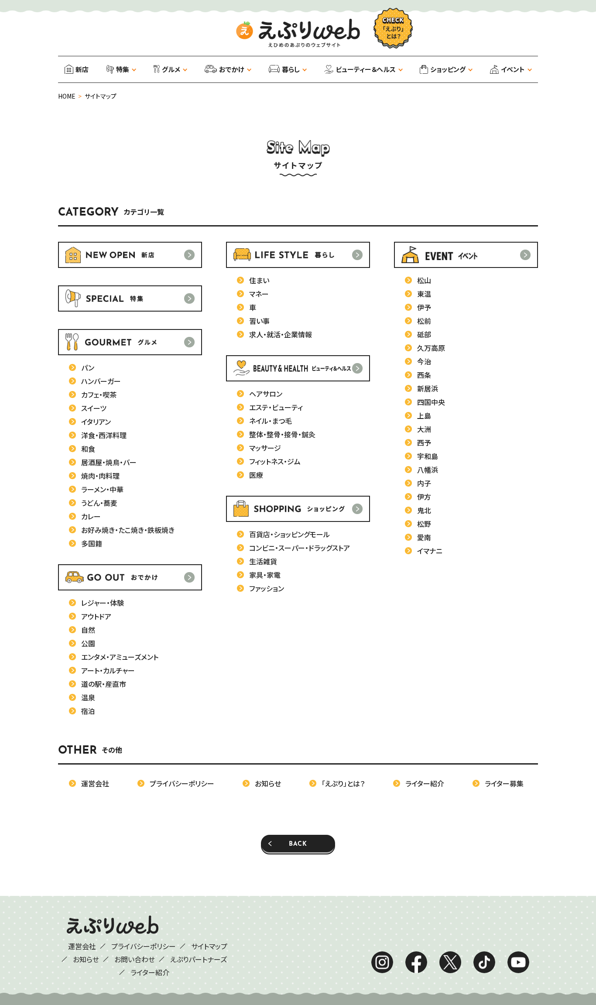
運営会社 (82, 946)
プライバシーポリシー (143, 946)
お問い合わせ (134, 959)
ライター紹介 (149, 972)
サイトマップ (209, 946)
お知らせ (86, 959)
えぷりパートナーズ (198, 959)
